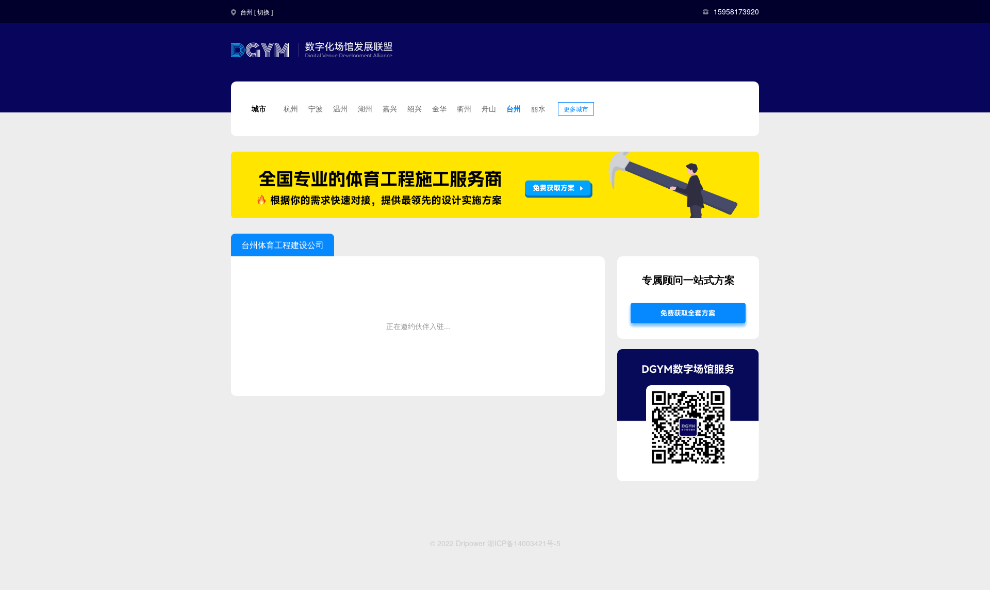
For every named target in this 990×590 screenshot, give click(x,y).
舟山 (489, 108)
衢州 (464, 108)
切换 (263, 11)
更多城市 (576, 108)
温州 (340, 108)
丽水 (538, 108)
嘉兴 (390, 108)
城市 (259, 108)
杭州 (291, 108)
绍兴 (414, 108)
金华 (439, 108)
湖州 (365, 108)
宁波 (315, 108)
